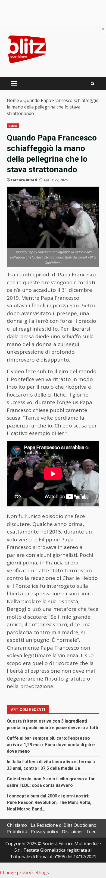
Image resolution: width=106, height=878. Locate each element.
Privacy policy (44, 832)
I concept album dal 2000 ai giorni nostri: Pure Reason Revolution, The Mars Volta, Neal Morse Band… (49, 802)
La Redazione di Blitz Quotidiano (63, 825)
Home (13, 100)
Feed (91, 832)
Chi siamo (17, 825)
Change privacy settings (24, 873)
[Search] (92, 83)
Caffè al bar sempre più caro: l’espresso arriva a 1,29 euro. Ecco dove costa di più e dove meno (51, 745)
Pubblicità (17, 832)
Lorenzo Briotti (24, 180)
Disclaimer (72, 832)
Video (12, 126)
